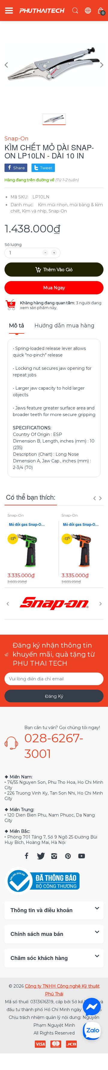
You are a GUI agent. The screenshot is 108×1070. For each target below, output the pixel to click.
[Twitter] (40, 856)
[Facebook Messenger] (92, 1007)
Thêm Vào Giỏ (58, 269)
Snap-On (16, 138)
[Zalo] (92, 1030)
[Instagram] (54, 856)
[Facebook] (26, 856)
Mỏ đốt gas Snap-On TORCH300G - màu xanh (27, 524)
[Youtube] (81, 856)
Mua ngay (54, 287)
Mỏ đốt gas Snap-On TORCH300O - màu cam (81, 524)
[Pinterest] (67, 856)
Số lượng (13, 244)
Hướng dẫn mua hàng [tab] (64, 325)
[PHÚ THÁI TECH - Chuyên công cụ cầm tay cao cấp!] (42, 11)
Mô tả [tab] (16, 325)
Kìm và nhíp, (34, 211)
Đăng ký (54, 696)
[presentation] (95, 498)
